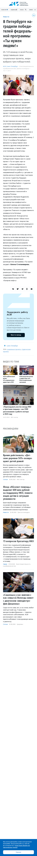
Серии (5, 564)
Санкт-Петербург (12, 346)
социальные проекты (14, 349)
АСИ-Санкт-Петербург (10, 66)
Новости (6, 17)
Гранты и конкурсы (23, 68)
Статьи (5, 479)
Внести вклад (16, 335)
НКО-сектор (14, 417)
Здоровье (20, 624)
